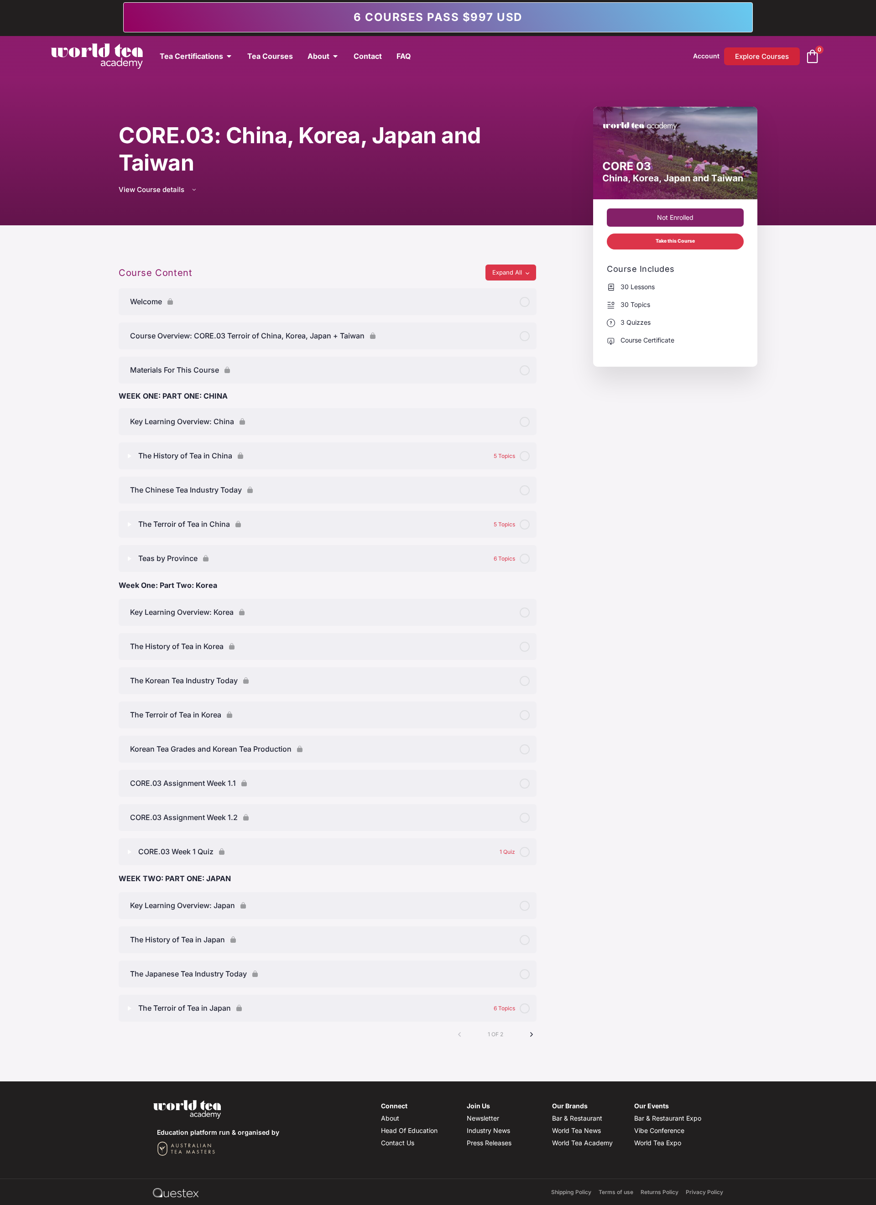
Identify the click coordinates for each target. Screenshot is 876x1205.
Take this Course (675, 241)
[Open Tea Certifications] (229, 56)
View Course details (152, 189)
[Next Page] (531, 1034)
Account (706, 56)
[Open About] (335, 56)
